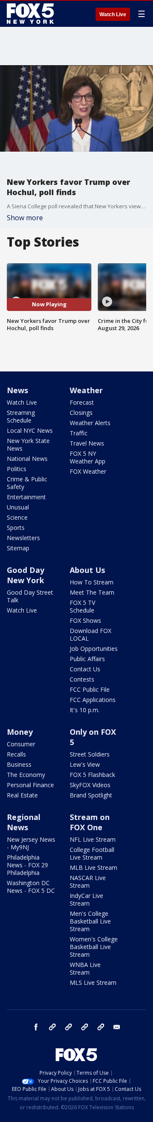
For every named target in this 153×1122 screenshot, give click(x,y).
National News (27, 459)
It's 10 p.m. (84, 710)
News (17, 390)
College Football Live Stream (92, 853)
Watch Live (112, 14)
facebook (36, 1027)
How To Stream (91, 582)
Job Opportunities (94, 648)
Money (20, 732)
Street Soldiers (90, 754)
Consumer (21, 744)
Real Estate (22, 795)
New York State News (28, 444)
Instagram (52, 1027)
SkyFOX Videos (90, 785)
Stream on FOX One (90, 822)
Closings (81, 413)
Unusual (18, 507)
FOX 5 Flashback (92, 775)
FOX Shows (85, 620)
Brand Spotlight (91, 795)
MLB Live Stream (93, 867)
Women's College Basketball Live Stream (94, 946)
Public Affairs (87, 659)
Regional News (23, 822)
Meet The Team (92, 592)
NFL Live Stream (93, 839)
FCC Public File (90, 689)
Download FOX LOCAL (90, 634)
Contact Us (85, 669)
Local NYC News (30, 430)
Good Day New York (25, 575)
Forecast (82, 402)
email (117, 1027)
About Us (87, 570)
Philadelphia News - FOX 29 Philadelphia (27, 865)
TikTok (68, 1027)
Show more (25, 217)
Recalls (16, 754)
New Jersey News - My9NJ (31, 843)
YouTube (84, 1027)
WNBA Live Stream (85, 968)
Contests (82, 679)
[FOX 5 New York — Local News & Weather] (31, 13)
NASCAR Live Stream (88, 881)
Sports (16, 528)
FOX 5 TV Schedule (82, 606)
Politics (16, 469)
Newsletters (23, 538)
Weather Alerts (90, 423)
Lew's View (85, 764)
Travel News (87, 443)
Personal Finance (30, 785)
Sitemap (18, 548)
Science (17, 517)
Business (19, 764)
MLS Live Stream (93, 982)
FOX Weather (88, 471)
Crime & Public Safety (27, 483)
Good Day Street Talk (30, 596)
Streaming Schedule (21, 416)
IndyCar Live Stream (86, 899)
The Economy (26, 775)
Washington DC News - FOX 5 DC (31, 887)
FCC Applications (93, 700)
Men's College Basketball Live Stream (90, 921)
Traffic (79, 433)
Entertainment (26, 497)
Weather (86, 390)
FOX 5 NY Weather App (87, 457)
